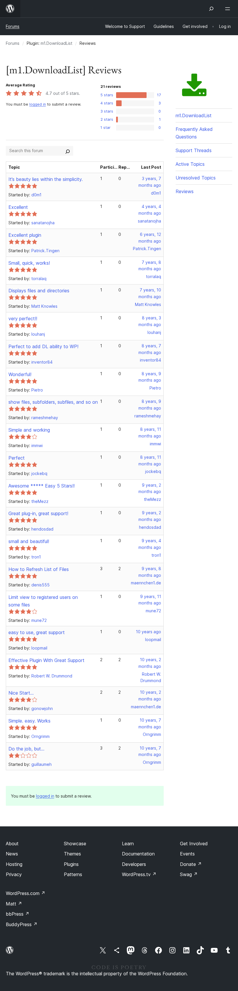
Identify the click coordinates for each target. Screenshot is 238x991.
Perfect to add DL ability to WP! (43, 346)
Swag (189, 874)
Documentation (138, 854)
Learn (128, 843)
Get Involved (194, 843)
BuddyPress (21, 924)
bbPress (17, 914)
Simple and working (29, 430)
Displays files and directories (38, 290)
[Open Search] (211, 8)
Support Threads (194, 150)
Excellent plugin (24, 235)
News (12, 854)
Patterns (73, 874)
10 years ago (148, 631)
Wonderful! (19, 374)
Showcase (75, 843)
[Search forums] (67, 150)
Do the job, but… (26, 749)
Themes (72, 854)
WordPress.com (25, 893)
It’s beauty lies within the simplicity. (45, 179)
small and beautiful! (28, 541)
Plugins (71, 864)
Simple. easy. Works (29, 721)
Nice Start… (21, 693)
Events (187, 854)
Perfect (16, 458)
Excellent (18, 207)
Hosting (14, 864)
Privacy (14, 874)
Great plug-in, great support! (38, 513)
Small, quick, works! (29, 263)
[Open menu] (228, 8)
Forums (12, 26)
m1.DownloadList (56, 43)
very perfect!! (22, 318)
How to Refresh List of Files (38, 569)
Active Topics (190, 164)
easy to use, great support (36, 632)
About (12, 843)
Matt (14, 904)
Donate (191, 864)
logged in (37, 104)
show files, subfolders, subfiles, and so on (53, 402)
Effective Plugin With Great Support (46, 660)
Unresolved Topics (196, 178)
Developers (134, 864)
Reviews (185, 191)
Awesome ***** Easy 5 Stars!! (41, 486)
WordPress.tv (139, 874)
